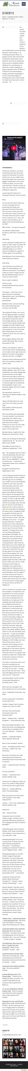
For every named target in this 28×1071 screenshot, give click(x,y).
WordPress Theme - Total (13, 1064)
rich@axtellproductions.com (11, 1035)
